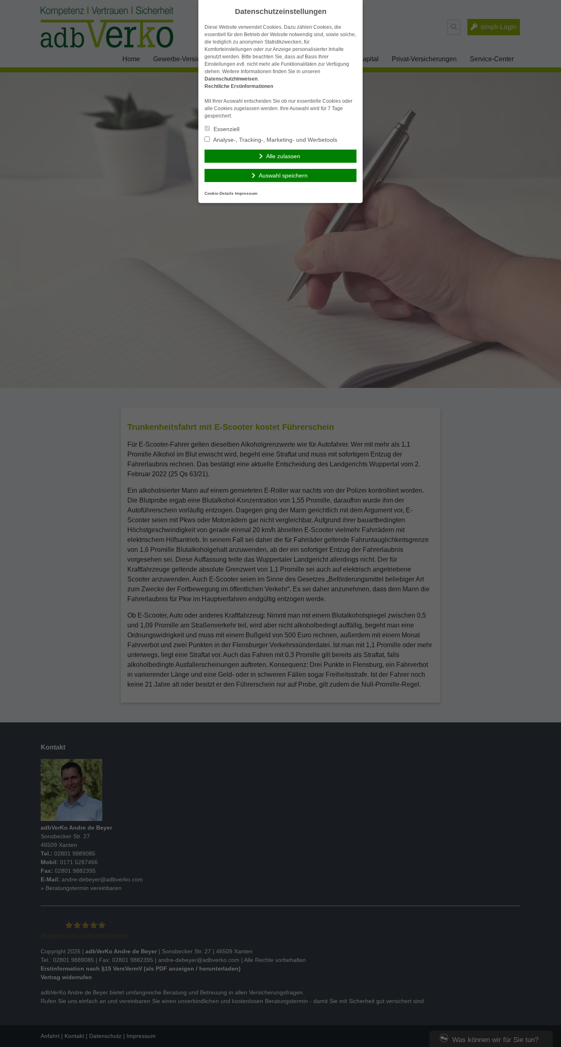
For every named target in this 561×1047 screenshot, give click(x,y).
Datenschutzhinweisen (231, 79)
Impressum (246, 193)
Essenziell (225, 129)
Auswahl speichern (283, 175)
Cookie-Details (219, 193)
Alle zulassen (283, 156)
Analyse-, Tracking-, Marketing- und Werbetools (274, 139)
